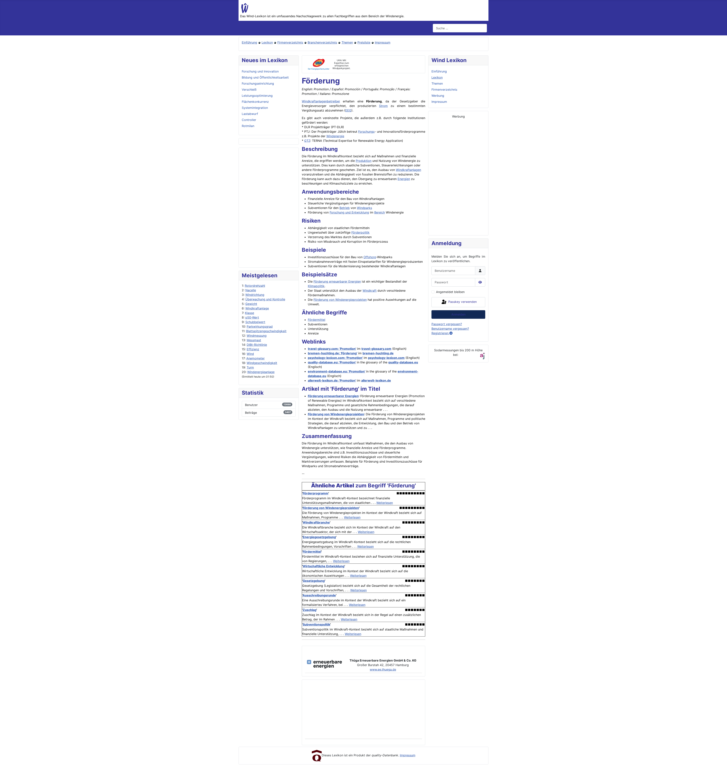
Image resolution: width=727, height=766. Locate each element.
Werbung (437, 95)
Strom (383, 106)
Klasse (249, 313)
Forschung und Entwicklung (349, 212)
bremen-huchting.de (378, 353)
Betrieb (344, 208)
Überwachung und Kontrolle (265, 299)
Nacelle (250, 290)
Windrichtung (254, 295)
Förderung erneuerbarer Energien (337, 281)
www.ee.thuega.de (383, 669)
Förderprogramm (315, 493)
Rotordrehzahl (255, 286)
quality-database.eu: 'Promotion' (332, 362)
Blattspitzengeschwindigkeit (266, 331)
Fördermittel (316, 320)
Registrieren (440, 333)
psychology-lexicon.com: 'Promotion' (335, 358)
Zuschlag (309, 610)
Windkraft (370, 290)
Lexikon (267, 42)
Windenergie (335, 136)
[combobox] (460, 28)
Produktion (363, 161)
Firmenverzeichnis (290, 42)
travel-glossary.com (376, 349)
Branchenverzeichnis (322, 42)
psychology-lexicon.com (386, 358)
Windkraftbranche (316, 522)
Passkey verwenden (462, 302)
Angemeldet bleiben (450, 292)
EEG (348, 110)
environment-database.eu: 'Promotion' (336, 371)
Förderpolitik (360, 232)
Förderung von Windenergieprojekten (340, 300)
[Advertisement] (269, 207)
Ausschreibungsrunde (319, 595)
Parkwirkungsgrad (260, 326)
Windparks (364, 208)
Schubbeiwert (255, 322)
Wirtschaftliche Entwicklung (323, 566)
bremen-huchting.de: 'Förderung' (332, 353)
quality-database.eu (403, 362)
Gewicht (251, 304)
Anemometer (255, 358)
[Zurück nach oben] (720, 759)
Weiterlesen (384, 503)
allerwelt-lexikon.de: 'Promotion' (332, 380)
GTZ (307, 141)
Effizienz (253, 349)
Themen (347, 42)
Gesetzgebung (314, 581)
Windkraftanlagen (408, 170)
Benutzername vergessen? (450, 328)
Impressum (382, 42)
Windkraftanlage (257, 308)
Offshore (370, 257)
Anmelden (458, 314)
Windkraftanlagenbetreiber (321, 101)
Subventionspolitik (316, 624)
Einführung (249, 42)
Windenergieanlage (261, 372)
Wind (250, 354)
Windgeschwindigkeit (262, 363)
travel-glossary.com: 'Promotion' (332, 349)
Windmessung (257, 335)
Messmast (254, 340)
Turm (250, 367)
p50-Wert (252, 317)
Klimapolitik (316, 286)
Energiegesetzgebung (319, 537)
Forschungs (366, 131)
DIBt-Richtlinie (257, 345)
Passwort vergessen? (446, 324)
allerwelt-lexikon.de (376, 380)
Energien (404, 179)
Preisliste (363, 42)
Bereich (379, 212)
